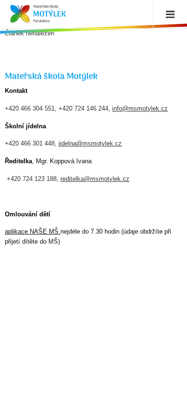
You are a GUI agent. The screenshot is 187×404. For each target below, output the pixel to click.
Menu (167, 14)
